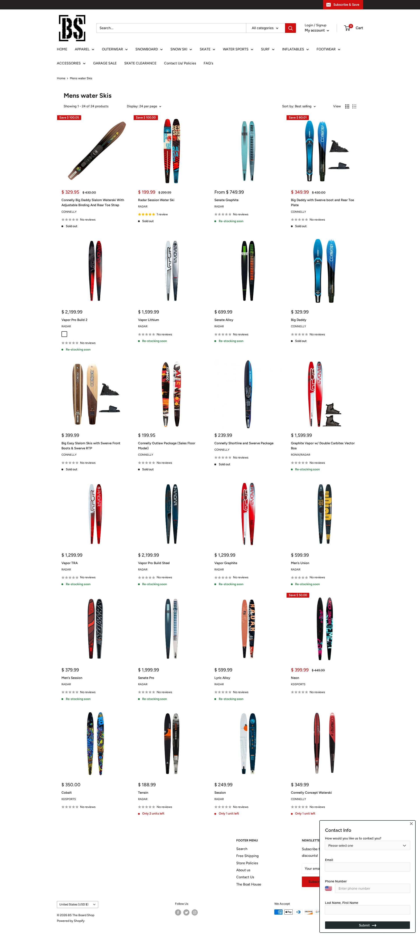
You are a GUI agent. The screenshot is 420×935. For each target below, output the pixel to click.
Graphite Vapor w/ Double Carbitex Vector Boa (323, 445)
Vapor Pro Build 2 (74, 320)
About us (243, 870)
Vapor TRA (69, 563)
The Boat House (248, 884)
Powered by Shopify (71, 921)
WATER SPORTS (235, 49)
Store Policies (247, 863)
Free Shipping (247, 856)
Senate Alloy (223, 320)
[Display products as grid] (347, 106)
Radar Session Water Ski (156, 200)
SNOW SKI (178, 49)
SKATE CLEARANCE (140, 63)
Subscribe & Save (346, 5)
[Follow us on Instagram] (195, 912)
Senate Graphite (226, 200)
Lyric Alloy (222, 678)
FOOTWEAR (326, 49)
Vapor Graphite (225, 563)
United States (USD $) (73, 904)
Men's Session (71, 678)
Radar (142, 206)
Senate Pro (146, 678)
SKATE (205, 49)
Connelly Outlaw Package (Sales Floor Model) (166, 445)
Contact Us (245, 877)
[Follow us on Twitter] (186, 912)
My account (315, 30)
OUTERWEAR (112, 49)
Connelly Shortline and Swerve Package (243, 443)
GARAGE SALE (105, 63)
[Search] (290, 28)
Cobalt (66, 793)
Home (61, 78)
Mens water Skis (81, 78)
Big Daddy (298, 320)
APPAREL (82, 49)
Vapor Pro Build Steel (154, 563)
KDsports (298, 684)
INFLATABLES (293, 49)
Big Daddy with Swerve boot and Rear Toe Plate (322, 202)
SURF (265, 49)
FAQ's (208, 63)
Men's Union (300, 563)
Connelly (69, 211)
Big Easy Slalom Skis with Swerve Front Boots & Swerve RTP (90, 445)
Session (220, 793)
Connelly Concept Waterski (311, 793)
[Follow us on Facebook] (178, 912)
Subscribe (316, 882)
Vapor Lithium (148, 320)
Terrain (143, 793)
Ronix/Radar (300, 454)
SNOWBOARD (146, 49)
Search (241, 849)
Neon (295, 678)
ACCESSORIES (69, 63)
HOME (62, 49)
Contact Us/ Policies (180, 63)
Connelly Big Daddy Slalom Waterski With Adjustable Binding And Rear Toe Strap (92, 202)
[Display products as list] (354, 106)
